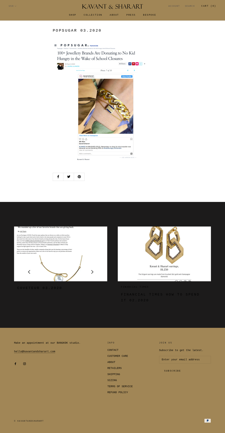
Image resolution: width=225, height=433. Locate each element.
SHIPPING (113, 374)
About (114, 15)
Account (174, 6)
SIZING (112, 380)
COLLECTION (93, 15)
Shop (72, 15)
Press (131, 15)
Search (190, 6)
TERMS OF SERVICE (120, 386)
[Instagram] (24, 364)
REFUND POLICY (117, 392)
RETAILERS (114, 368)
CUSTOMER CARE (117, 356)
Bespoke (149, 15)
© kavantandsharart (29, 421)
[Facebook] (15, 364)
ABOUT (111, 362)
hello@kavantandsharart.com (34, 351)
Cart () (208, 6)
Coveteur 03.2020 (39, 288)
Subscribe (172, 371)
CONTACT (112, 350)
